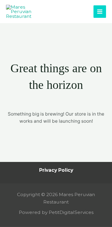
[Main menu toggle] (99, 11)
